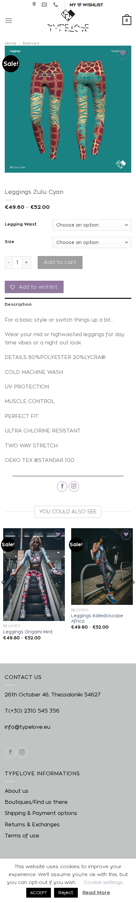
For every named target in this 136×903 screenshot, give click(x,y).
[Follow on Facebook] (62, 486)
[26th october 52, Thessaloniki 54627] (35, 4)
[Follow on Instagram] (74, 486)
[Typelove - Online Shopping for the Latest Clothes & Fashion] (68, 21)
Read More (96, 892)
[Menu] (8, 20)
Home (10, 43)
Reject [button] (66, 892)
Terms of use (22, 835)
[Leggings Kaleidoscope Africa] (102, 566)
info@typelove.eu (27, 727)
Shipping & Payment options (41, 813)
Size (9, 242)
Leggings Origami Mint (28, 632)
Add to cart (60, 262)
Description (18, 304)
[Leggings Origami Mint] (34, 574)
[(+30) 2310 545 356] (56, 4)
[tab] (68, 304)
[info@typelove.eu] (45, 4)
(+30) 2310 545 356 (34, 711)
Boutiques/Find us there (36, 802)
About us (16, 791)
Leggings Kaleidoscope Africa (97, 618)
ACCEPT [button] (38, 892)
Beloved (31, 43)
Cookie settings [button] (103, 882)
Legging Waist (21, 224)
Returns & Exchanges (32, 824)
